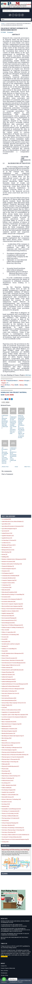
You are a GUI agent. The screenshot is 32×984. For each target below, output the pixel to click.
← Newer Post (4, 466)
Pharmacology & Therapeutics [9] (11, 759)
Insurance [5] (5, 695)
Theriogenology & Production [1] (10, 818)
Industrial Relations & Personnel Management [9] (15, 684)
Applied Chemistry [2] (8, 535)
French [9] (4, 639)
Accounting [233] (6, 519)
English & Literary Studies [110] (10, 611)
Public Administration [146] (9, 785)
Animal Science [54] (7, 533)
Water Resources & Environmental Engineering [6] (15, 839)
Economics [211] (6, 596)
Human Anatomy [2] (7, 667)
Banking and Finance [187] (8, 545)
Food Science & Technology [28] (10, 634)
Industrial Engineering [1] (8, 679)
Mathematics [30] (6, 726)
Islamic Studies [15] (7, 705)
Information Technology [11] (9, 691)
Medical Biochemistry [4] (8, 733)
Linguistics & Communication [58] (10, 712)
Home (3, 23)
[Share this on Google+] (10, 399)
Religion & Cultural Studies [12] (10, 794)
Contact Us (4, 965)
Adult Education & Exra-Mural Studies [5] (12, 521)
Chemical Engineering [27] (9, 568)
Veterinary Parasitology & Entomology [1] (13, 827)
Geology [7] (5, 646)
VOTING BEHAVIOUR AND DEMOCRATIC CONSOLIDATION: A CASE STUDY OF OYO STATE (14, 925)
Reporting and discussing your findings (15, 849)
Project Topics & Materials (8, 968)
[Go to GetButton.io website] (4, 982)
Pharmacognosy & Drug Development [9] (13, 757)
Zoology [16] (5, 841)
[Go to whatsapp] (4, 979)
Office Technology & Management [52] (12, 747)
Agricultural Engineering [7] (9, 528)
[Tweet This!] (7, 399)
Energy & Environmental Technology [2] (12, 608)
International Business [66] (9, 698)
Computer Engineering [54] (9, 580)
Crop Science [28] (6, 587)
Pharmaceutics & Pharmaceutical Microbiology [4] (15, 754)
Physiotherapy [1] (6, 773)
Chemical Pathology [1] (8, 566)
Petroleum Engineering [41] (9, 749)
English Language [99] (7, 613)
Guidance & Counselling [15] (9, 648)
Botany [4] (4, 554)
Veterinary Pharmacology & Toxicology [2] (13, 830)
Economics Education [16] (8, 601)
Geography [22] (6, 641)
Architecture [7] (6, 542)
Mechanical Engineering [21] (9, 731)
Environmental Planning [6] (9, 618)
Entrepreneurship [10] (8, 615)
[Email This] (2, 402)
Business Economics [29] (8, 561)
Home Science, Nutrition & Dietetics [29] (12, 660)
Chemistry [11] (5, 571)
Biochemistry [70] (6, 547)
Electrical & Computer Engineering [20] (12, 604)
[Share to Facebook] (7, 402)
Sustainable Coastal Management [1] (11, 808)
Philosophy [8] (6, 764)
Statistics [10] (5, 806)
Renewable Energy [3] (8, 797)
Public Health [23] (6, 787)
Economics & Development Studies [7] (12, 599)
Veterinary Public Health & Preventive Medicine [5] (15, 834)
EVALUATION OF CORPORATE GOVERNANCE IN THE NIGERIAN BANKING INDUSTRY (14, 29)
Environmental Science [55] (9, 620)
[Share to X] (5, 402)
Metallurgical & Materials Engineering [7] (13, 735)
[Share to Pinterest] (8, 402)
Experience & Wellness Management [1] (12, 625)
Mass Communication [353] (9, 721)
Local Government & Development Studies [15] (14, 717)
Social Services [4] (6, 801)
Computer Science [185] (8, 582)
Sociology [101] (6, 804)
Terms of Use (4, 975)
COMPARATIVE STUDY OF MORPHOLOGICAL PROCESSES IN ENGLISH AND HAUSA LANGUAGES (13, 454)
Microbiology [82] (6, 738)
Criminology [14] (6, 585)
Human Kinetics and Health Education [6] (12, 669)
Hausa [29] (4, 651)
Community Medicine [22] (8, 578)
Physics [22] (5, 768)
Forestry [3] (5, 637)
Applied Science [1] (7, 538)
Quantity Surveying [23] (8, 792)
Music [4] (4, 740)
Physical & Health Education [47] (10, 766)
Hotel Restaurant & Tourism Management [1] (13, 662)
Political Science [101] (7, 780)
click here (28, 375)
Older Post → (27, 466)
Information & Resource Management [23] (13, 688)
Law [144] (4, 707)
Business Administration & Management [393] (14, 559)
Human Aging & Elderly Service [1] (11, 665)
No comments (10, 32)
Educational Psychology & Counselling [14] (13, 594)
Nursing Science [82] (7, 745)
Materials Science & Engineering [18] (11, 724)
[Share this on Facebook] (5, 399)
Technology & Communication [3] (10, 811)
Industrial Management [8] (9, 681)
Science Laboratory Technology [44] (11, 799)
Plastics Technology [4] (8, 778)
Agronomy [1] (5, 530)
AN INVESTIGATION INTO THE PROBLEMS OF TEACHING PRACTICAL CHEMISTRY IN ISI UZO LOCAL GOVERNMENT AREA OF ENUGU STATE (15, 930)
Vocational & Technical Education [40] (11, 837)
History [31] (5, 655)
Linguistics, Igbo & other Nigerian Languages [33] (15, 714)
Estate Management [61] (8, 622)
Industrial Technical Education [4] (10, 686)
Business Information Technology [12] (12, 563)
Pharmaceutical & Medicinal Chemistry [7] (13, 752)
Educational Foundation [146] (9, 592)
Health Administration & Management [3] (12, 653)
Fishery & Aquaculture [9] (8, 632)
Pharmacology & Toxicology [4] (10, 761)
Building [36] (5, 556)
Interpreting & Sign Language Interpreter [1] (14, 702)
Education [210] (6, 589)
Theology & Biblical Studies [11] (10, 815)
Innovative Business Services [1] (10, 693)
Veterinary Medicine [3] (8, 825)
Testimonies (4, 973)
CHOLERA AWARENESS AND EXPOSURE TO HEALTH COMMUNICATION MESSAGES (15, 934)
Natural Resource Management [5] (11, 742)
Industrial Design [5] (7, 677)
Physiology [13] (6, 771)
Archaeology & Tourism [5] (9, 540)
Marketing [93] (6, 719)
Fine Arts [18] (5, 629)
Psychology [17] (6, 782)
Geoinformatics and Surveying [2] (11, 644)
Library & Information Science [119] (11, 709)
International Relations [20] (9, 700)
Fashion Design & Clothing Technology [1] (13, 627)
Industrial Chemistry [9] (8, 674)
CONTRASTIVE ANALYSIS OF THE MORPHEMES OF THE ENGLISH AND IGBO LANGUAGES (5, 422)
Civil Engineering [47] (7, 573)
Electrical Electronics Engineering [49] (12, 606)
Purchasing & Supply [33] (8, 790)
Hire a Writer (4, 970)
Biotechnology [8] (6, 552)
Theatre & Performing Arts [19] (10, 813)
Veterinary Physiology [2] (8, 832)
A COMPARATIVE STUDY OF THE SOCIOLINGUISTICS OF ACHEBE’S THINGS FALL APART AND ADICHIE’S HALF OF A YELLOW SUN (13, 424)
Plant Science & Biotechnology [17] (11, 775)
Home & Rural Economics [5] (9, 658)
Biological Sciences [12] (8, 549)
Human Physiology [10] (8, 672)
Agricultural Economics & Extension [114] (12, 526)
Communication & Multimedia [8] (10, 575)
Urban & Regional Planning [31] (10, 823)
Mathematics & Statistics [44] (9, 728)
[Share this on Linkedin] (12, 399)
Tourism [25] (5, 820)
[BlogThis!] (4, 402)
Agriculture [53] (6, 523)
